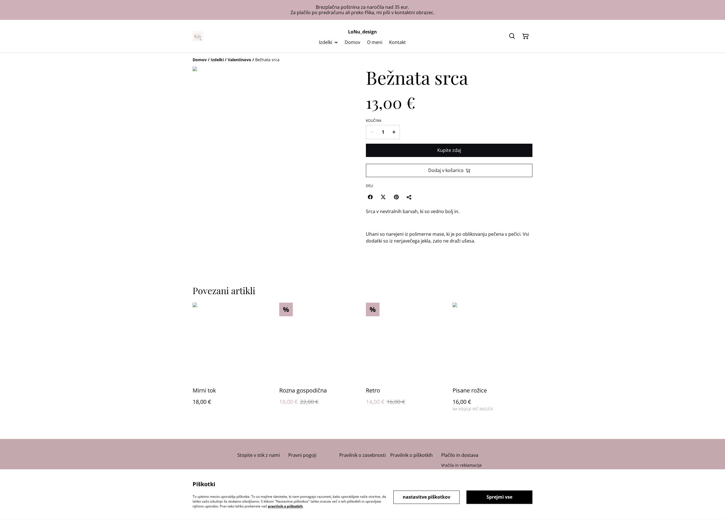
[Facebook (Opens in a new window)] (370, 197)
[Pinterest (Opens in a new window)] (396, 197)
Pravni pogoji (302, 455)
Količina (373, 121)
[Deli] (409, 197)
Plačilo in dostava (459, 455)
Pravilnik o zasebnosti (362, 455)
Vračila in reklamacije (461, 465)
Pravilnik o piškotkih (411, 455)
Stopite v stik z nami (258, 455)
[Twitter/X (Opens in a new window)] (383, 197)
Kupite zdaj (449, 150)
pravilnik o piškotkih (285, 506)
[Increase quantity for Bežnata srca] (394, 132)
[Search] (512, 36)
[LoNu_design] (198, 36)
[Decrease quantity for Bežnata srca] (372, 132)
